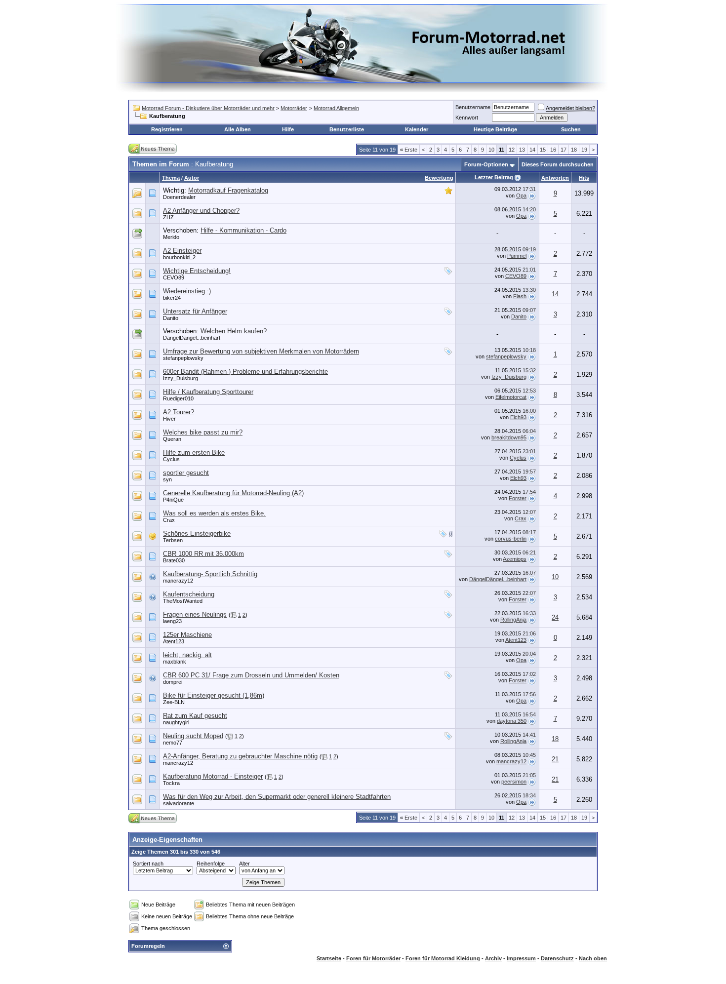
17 (563, 150)
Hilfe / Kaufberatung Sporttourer (208, 391)
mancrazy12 (178, 581)
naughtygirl (176, 722)
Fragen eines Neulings (195, 614)
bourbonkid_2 (179, 257)
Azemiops (514, 559)
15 (543, 150)
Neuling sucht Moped (193, 736)
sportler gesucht (186, 472)
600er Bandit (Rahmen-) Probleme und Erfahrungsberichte (245, 371)
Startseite (329, 958)
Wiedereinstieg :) (187, 291)
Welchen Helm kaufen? (234, 331)
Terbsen (173, 540)
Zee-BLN (174, 702)
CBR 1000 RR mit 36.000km (203, 553)
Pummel (516, 256)
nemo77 (172, 743)
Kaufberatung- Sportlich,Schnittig (210, 574)
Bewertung (439, 178)
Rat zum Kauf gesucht (195, 715)
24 (555, 617)
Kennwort (466, 117)
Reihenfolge (211, 863)
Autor (191, 178)
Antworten (555, 178)
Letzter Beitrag (494, 177)
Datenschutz (557, 958)
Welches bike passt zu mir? (202, 432)
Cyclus (171, 459)
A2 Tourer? (178, 412)
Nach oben (593, 958)
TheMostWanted (182, 601)
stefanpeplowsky (183, 358)
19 (584, 150)
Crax (169, 520)
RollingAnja (513, 620)
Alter (244, 863)
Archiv (493, 958)
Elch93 (518, 417)
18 (574, 150)
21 (555, 759)
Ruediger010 (178, 398)
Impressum (521, 958)
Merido (171, 237)
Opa (521, 195)
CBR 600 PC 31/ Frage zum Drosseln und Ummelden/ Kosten (251, 675)
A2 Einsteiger (182, 250)
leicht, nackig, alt (187, 655)
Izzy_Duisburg (180, 378)
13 (522, 150)
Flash (519, 296)
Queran (172, 439)
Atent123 (173, 641)
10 (491, 150)
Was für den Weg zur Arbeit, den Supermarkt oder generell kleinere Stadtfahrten (277, 796)
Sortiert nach (148, 863)
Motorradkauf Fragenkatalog (228, 190)
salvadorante (178, 803)
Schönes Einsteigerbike (197, 533)
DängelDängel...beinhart (191, 338)
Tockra (171, 783)
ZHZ (168, 217)
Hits (584, 178)
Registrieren (167, 129)
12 (512, 150)
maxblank (174, 662)
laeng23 (172, 621)
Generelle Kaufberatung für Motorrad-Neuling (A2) (233, 493)
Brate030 (174, 560)
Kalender (416, 129)
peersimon (513, 782)
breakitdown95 (508, 437)
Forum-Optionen (486, 164)
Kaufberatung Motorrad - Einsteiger (213, 776)
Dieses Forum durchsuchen (558, 164)
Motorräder (294, 108)
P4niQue (173, 500)
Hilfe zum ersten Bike (194, 452)
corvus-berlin (510, 539)
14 (532, 150)
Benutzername (472, 107)
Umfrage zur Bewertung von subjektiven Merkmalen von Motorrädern (261, 351)
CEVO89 (173, 277)
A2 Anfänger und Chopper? (201, 210)
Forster (517, 498)
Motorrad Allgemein (336, 108)
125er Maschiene (187, 634)
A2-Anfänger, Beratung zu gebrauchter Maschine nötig (240, 756)
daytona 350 (511, 721)
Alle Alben (237, 129)
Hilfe (288, 129)
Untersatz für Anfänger (195, 311)
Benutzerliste (346, 129)
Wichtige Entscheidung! (197, 271)
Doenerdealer (179, 197)
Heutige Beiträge (495, 129)
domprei (172, 682)
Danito (170, 318)
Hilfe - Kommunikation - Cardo (243, 230)
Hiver (169, 419)
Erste (408, 150)
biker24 (172, 298)
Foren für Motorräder (373, 958)
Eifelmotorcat (510, 397)
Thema (171, 178)
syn (167, 479)
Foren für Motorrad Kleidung (442, 958)
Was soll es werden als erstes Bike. (214, 513)
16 (553, 150)
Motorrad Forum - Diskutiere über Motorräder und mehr (208, 108)
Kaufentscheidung (188, 594)
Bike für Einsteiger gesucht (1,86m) (213, 695)
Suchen (571, 129)
